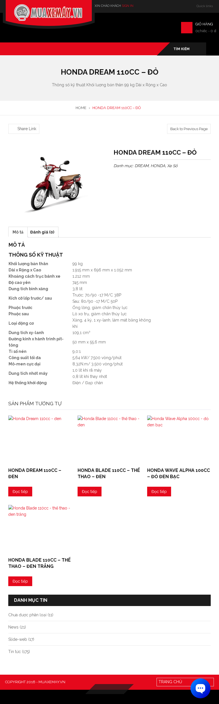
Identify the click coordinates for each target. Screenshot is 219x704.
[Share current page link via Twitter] (18, 120)
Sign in (127, 6)
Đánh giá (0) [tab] (42, 232)
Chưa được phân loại (27, 615)
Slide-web (17, 639)
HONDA (158, 165)
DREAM (142, 165)
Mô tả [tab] (18, 232)
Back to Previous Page (189, 129)
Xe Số (172, 165)
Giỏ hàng (204, 24)
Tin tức (14, 651)
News (13, 627)
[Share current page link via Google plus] (25, 120)
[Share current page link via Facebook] (11, 120)
